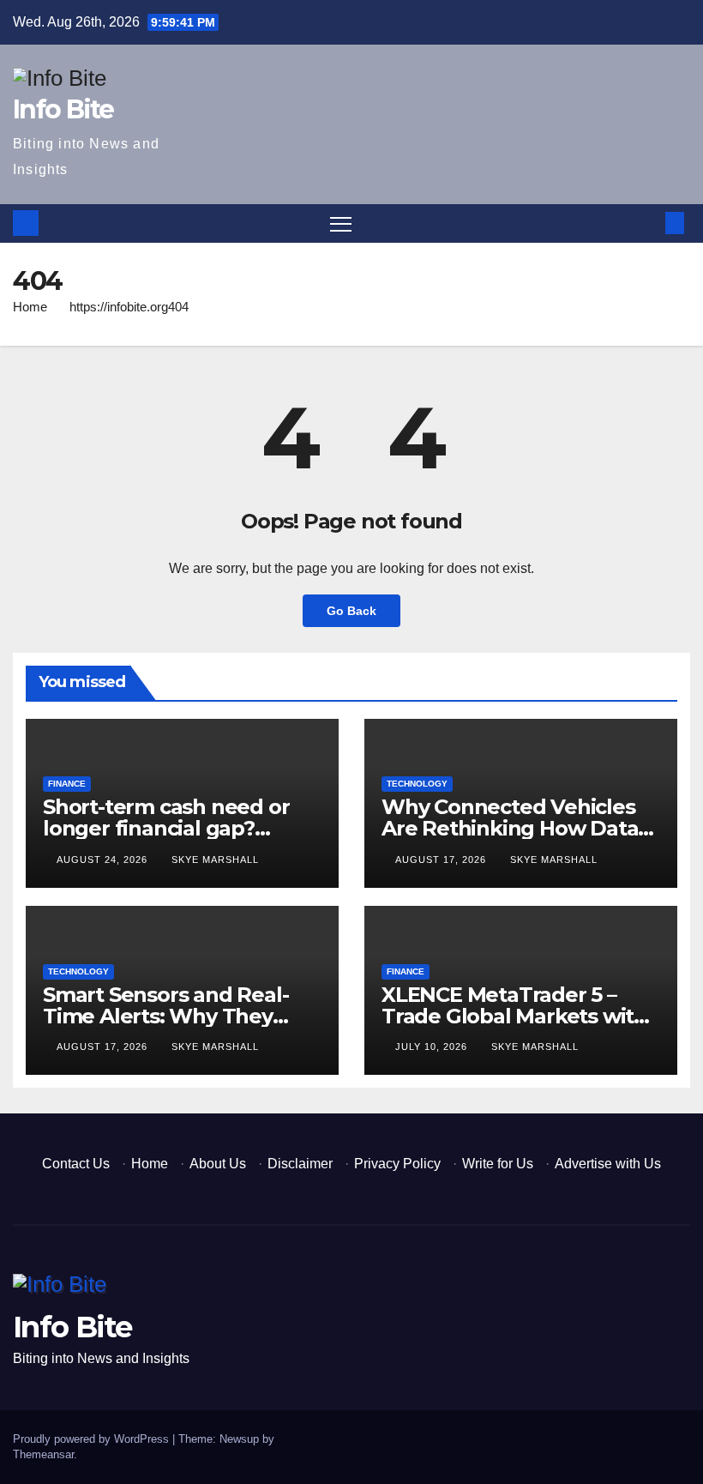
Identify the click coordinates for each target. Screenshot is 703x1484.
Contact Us (76, 1163)
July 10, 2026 (433, 1046)
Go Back (351, 611)
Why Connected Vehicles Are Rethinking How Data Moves (510, 828)
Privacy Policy (397, 1163)
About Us (217, 1163)
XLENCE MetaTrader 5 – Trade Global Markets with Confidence (514, 1016)
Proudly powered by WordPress (92, 1439)
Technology (417, 783)
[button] (647, 222)
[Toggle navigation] (341, 223)
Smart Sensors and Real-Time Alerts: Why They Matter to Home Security (166, 1016)
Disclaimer (300, 1163)
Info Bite (63, 109)
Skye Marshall (215, 859)
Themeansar (43, 1454)
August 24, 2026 (104, 859)
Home (30, 306)
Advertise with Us (608, 1163)
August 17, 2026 (442, 859)
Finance (67, 783)
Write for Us (497, 1163)
